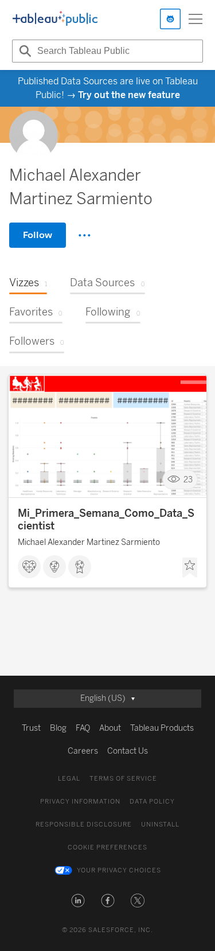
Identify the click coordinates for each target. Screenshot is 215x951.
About (110, 728)
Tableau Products (162, 728)
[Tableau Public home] (55, 18)
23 (188, 480)
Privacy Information (80, 801)
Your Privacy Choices (119, 870)
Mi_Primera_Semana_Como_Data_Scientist (106, 519)
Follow (37, 235)
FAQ (83, 728)
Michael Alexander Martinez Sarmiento (89, 542)
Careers (83, 751)
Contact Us (127, 751)
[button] (78, 900)
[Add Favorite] (189, 568)
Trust (31, 728)
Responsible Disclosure (84, 824)
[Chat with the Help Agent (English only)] (170, 19)
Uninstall (160, 824)
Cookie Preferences (107, 847)
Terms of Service (123, 778)
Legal (69, 778)
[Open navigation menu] (195, 18)
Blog (58, 728)
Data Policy (152, 801)
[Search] (23, 51)
